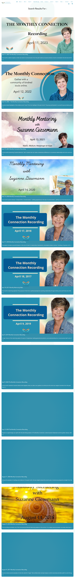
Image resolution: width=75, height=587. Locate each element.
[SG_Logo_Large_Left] (6, 2)
